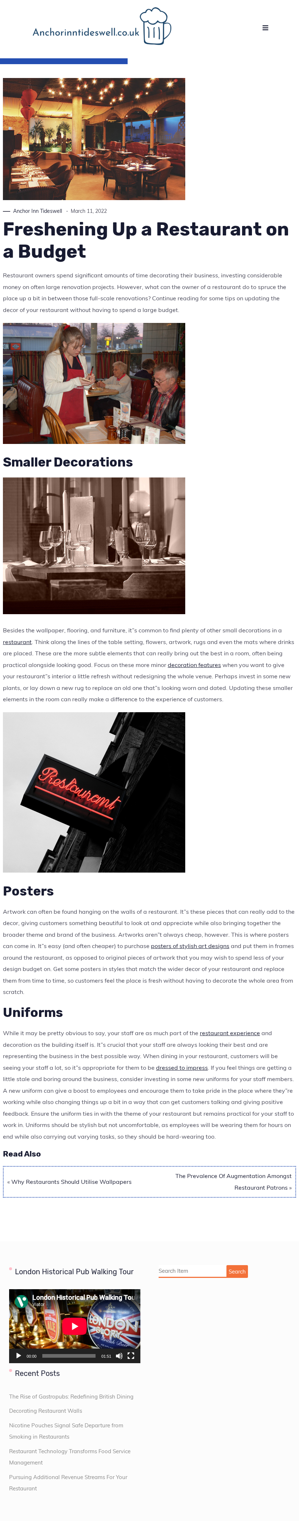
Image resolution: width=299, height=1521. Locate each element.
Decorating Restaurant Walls (45, 1410)
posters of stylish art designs (190, 945)
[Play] (18, 1356)
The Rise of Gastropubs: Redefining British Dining (71, 1396)
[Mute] (119, 1356)
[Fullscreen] (131, 1356)
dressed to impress (182, 1067)
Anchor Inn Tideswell (37, 211)
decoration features (194, 664)
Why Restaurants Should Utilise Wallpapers (71, 1181)
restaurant (17, 642)
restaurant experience (230, 1033)
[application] (74, 1326)
